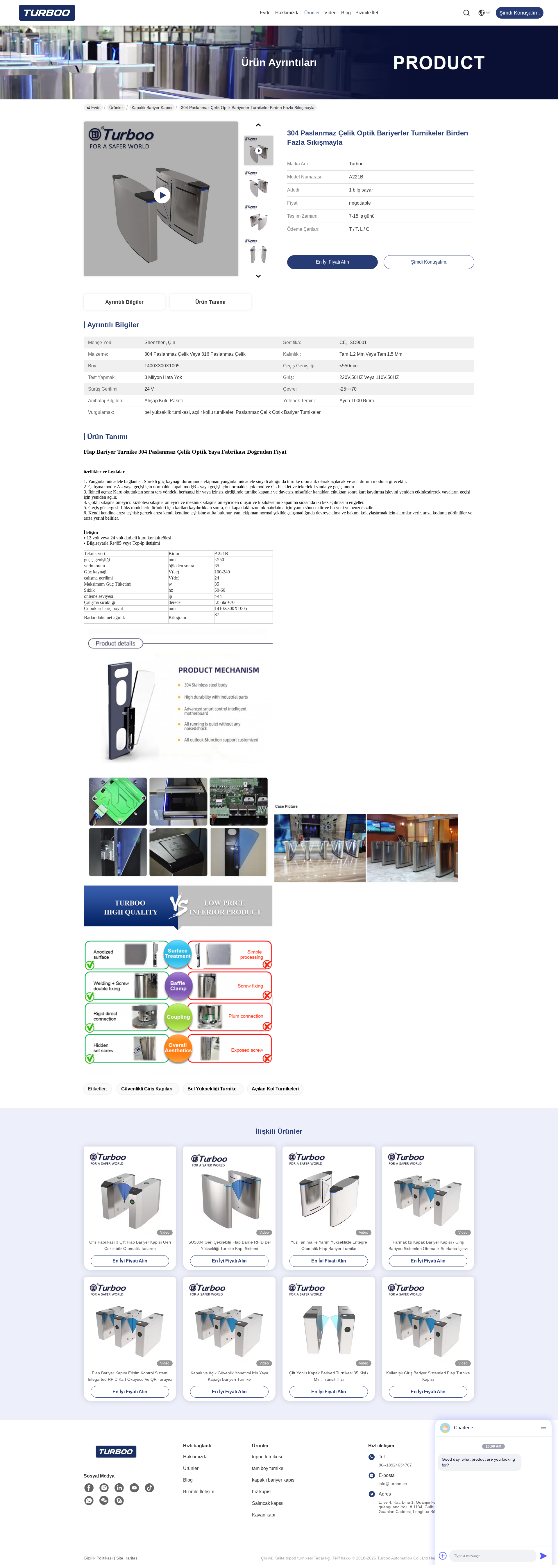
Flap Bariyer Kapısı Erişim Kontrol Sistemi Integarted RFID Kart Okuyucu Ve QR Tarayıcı (130, 1376)
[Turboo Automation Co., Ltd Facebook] (89, 1487)
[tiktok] (149, 1487)
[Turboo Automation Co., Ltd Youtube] (134, 1487)
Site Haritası (127, 1558)
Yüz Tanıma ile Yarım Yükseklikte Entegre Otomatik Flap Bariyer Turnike (329, 1245)
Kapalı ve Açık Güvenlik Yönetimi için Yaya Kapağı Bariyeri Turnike (229, 1376)
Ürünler (312, 12)
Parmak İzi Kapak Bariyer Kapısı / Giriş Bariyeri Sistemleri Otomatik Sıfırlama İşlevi (428, 1245)
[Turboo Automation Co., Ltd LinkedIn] (119, 1487)
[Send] (543, 1555)
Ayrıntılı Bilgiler (124, 302)
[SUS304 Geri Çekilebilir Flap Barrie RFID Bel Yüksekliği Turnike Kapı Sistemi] (229, 1192)
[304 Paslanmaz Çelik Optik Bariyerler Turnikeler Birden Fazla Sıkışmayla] (161, 198)
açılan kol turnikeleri (275, 1088)
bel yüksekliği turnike (212, 1088)
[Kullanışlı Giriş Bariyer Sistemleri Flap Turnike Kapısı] (428, 1323)
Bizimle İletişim (369, 12)
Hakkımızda (287, 12)
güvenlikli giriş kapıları (146, 1088)
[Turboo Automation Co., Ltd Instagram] (104, 1487)
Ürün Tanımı (210, 302)
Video (330, 12)
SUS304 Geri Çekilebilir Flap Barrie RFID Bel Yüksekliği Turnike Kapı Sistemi (229, 1245)
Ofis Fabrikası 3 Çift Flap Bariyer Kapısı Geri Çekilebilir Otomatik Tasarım (130, 1245)
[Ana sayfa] (116, 1458)
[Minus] (543, 1427)
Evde (265, 12)
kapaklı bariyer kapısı (152, 107)
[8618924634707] (89, 1500)
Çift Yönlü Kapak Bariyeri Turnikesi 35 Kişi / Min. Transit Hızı (328, 1376)
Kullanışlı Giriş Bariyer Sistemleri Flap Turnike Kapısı (428, 1376)
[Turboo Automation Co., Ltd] (46, 13)
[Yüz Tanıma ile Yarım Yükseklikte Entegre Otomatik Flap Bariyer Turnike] (328, 1192)
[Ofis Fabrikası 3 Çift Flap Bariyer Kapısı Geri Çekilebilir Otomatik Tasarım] (130, 1192)
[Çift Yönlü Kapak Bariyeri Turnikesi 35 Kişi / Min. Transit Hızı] (328, 1323)
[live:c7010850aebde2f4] (119, 1500)
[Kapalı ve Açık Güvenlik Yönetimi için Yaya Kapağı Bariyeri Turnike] (229, 1323)
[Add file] (443, 1555)
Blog (346, 12)
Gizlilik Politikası (98, 1558)
